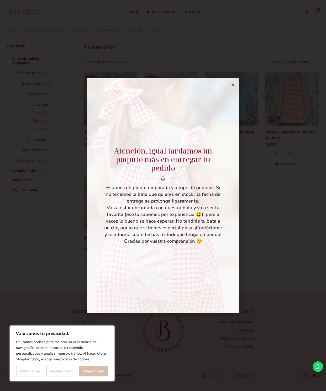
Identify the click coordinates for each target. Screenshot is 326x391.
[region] (62, 353)
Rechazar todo (62, 371)
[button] (233, 85)
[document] (163, 195)
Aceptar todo (93, 371)
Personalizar (30, 371)
